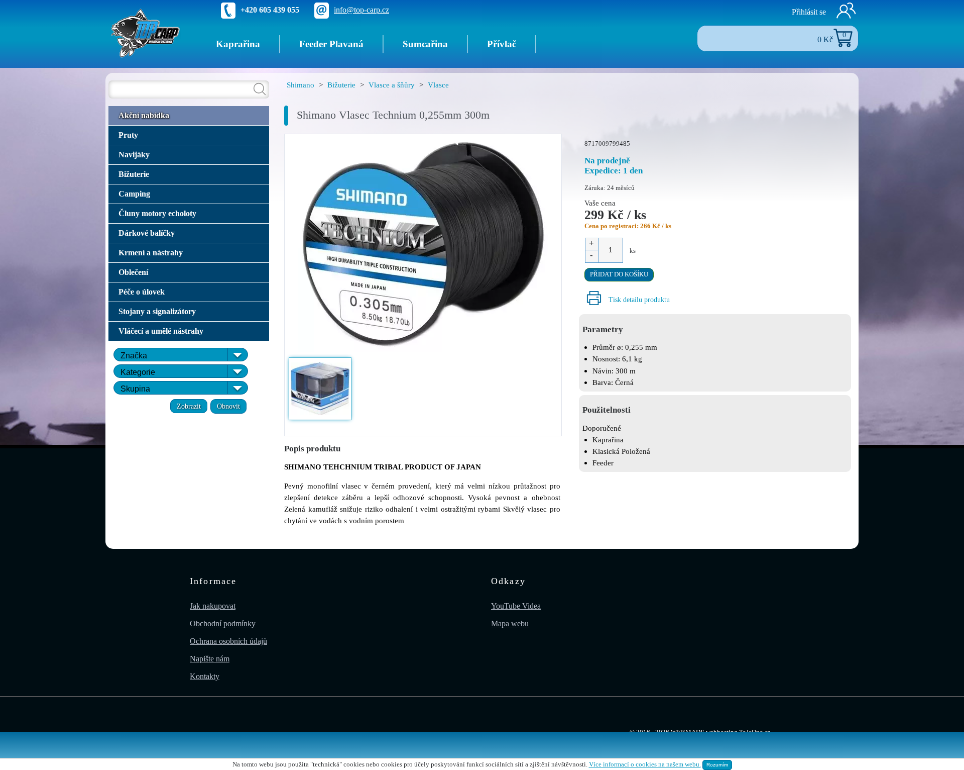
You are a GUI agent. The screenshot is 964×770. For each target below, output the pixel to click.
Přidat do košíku (619, 274)
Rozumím (717, 764)
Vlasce (438, 84)
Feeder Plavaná (331, 44)
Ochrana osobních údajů (228, 641)
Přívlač (501, 44)
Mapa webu (510, 623)
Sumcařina (425, 44)
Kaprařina (238, 44)
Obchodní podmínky (223, 623)
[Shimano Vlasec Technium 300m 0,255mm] (423, 245)
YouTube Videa (516, 606)
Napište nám (209, 658)
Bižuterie (341, 84)
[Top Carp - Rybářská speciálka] (145, 32)
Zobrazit (189, 406)
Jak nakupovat (212, 606)
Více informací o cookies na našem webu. (645, 764)
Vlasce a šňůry (392, 84)
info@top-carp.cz (361, 10)
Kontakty (204, 676)
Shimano (300, 84)
